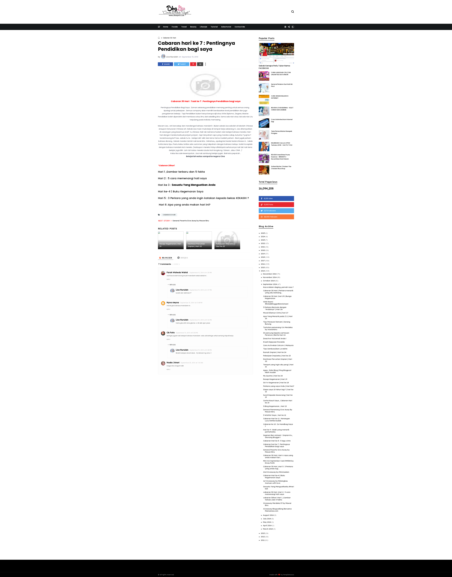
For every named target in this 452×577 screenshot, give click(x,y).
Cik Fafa (171, 332)
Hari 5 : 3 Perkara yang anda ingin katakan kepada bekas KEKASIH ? (203, 198)
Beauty (193, 27)
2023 (263, 240)
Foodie (175, 27)
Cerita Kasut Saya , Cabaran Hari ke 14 (277, 401)
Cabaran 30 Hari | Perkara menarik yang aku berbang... (278, 291)
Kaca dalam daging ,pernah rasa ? (278, 287)
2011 (263, 540)
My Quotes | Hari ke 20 (273, 376)
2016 (263, 264)
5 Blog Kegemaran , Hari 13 (275, 406)
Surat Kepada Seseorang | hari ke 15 (278, 396)
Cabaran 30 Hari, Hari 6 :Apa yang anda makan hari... (278, 456)
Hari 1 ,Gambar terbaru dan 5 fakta (182, 172)
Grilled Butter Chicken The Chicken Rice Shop (281, 167)
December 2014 (270, 274)
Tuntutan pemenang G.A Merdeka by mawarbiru (278, 328)
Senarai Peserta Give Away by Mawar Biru (191, 221)
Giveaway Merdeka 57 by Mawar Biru (277, 504)
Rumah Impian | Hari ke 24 (274, 352)
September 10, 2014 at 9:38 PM (201, 350)
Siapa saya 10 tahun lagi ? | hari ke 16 (278, 390)
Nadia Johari (173, 362)
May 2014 (267, 522)
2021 (263, 247)
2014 (263, 271)
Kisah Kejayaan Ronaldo (274, 342)
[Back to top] (446, 571)
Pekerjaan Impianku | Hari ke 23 (277, 356)
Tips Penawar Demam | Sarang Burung (276, 323)
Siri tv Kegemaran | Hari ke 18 (276, 382)
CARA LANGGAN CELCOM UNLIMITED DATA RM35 (281, 73)
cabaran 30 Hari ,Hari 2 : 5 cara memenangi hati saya (276, 493)
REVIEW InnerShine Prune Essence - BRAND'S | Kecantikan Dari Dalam (280, 157)
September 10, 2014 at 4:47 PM (201, 290)
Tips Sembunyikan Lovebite (275, 349)
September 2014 (270, 284)
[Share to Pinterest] (193, 64)
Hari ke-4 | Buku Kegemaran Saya (180, 191)
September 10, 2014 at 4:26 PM (201, 273)
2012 (263, 537)
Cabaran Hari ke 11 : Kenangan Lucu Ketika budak (276, 419)
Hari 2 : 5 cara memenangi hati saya (183, 178)
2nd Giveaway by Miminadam (276, 472)
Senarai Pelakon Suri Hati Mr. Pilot (282, 85)
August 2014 (268, 515)
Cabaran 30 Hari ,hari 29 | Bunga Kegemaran (277, 297)
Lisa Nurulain (182, 290)
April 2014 (267, 525)
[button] (293, 27)
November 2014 (270, 277)
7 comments (164, 264)
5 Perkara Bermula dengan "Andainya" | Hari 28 (274, 308)
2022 (263, 243)
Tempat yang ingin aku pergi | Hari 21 (278, 365)
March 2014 (268, 529)
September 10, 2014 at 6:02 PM (201, 320)
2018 (263, 257)
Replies (173, 285)
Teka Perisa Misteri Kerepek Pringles (281, 132)
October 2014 (269, 281)
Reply (168, 279)
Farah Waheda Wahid (177, 272)
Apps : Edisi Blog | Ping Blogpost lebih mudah (277, 371)
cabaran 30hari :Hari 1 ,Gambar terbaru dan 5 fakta (277, 499)
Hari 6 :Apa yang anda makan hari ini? (184, 204)
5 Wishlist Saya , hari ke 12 (274, 415)
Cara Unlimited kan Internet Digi (282, 120)
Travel (184, 27)
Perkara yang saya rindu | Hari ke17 (278, 386)
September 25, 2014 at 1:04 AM (192, 363)
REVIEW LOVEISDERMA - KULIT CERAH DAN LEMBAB (282, 109)
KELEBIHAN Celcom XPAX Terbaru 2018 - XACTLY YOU (281, 144)
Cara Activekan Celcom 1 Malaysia (278, 345)
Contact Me (240, 27)
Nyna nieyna (173, 302)
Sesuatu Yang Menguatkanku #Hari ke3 (278, 487)
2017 (263, 260)
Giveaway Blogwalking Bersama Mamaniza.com (277, 510)
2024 (263, 236)
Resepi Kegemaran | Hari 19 (275, 379)
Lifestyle (203, 27)
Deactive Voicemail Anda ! (274, 338)
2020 (263, 250)
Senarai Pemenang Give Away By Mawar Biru (277, 410)
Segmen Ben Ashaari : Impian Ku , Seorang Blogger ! (278, 436)
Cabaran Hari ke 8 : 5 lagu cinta (277, 441)
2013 (263, 533)
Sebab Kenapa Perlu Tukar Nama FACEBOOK (274, 67)
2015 (263, 267)
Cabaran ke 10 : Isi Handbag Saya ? (278, 425)
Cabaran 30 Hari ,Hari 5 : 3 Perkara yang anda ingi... (278, 467)
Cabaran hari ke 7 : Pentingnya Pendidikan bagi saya (276, 445)
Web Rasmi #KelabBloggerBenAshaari (275, 303)
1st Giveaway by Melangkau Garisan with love (275, 482)
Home (165, 27)
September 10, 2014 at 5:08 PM (191, 303)
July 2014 (267, 519)
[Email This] (200, 64)
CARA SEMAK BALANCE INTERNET (279, 97)
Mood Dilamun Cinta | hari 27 (275, 313)
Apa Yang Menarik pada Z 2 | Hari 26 (278, 317)
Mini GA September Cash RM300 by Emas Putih (278, 462)
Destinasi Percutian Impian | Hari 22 (277, 360)
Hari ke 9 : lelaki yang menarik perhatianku (276, 431)
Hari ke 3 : (186, 185)
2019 (263, 254)
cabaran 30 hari (169, 38)
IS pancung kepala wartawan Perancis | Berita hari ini (276, 334)
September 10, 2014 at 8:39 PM (187, 333)
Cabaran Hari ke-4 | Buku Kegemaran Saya (274, 476)
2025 (263, 233)
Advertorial (226, 27)
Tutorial (214, 27)
